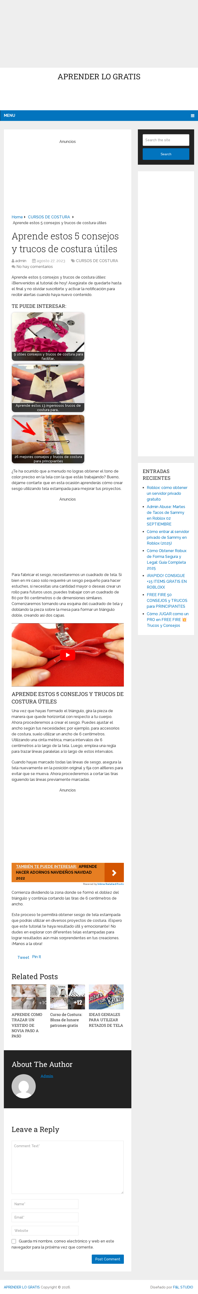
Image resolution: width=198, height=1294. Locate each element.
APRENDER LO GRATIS (99, 76)
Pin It (36, 956)
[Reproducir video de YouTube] (68, 654)
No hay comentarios (34, 266)
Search (166, 154)
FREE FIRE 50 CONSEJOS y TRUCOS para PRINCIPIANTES (167, 600)
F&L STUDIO (183, 1287)
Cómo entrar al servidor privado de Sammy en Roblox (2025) (168, 537)
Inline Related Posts (111, 884)
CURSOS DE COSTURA (97, 261)
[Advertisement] (99, 34)
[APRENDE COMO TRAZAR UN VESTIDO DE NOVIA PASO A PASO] (29, 996)
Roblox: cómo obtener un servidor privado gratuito (167, 493)
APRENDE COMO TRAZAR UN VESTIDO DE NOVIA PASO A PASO (27, 1025)
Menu (9, 115)
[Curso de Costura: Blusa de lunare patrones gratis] (67, 996)
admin (20, 261)
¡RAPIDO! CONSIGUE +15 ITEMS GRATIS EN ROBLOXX (167, 581)
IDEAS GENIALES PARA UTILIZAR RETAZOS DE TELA (106, 1020)
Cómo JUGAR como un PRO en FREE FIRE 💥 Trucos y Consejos (168, 620)
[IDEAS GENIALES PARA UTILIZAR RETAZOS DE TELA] (106, 996)
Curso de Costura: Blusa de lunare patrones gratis (66, 1020)
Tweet (23, 957)
